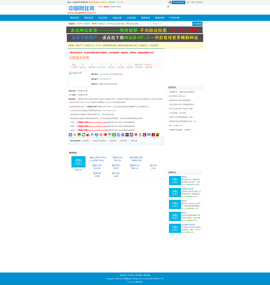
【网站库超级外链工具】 (127, 45)
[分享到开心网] (101, 134)
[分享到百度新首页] (123, 134)
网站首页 (74, 18)
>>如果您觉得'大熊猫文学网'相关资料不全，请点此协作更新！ (92, 114)
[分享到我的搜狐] (157, 134)
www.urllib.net (187, 232)
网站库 (101, 7)
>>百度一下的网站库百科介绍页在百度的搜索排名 (102, 122)
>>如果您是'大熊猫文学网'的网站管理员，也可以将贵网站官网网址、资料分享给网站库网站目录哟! (106, 118)
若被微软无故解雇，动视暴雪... (180, 130)
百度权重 (123, 141)
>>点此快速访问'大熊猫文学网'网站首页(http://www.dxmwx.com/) (92, 111)
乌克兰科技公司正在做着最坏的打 (181, 104)
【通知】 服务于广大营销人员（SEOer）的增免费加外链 (92, 45)
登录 (188, 2)
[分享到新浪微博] (88, 134)
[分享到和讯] (144, 134)
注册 (192, 2)
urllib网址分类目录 (188, 225)
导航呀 (118, 7)
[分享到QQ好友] (79, 134)
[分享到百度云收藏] (105, 134)
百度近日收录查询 (99, 141)
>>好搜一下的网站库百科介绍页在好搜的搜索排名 (102, 126)
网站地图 (146, 275)
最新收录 (145, 18)
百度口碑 (133, 141)
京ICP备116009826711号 (155, 279)
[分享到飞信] (140, 134)
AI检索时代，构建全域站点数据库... (182, 92)
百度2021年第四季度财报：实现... (181, 117)
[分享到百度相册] (110, 134)
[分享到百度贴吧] (118, 134)
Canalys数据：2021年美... (178, 113)
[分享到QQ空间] (75, 134)
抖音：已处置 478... (176, 126)
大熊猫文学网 (79, 58)
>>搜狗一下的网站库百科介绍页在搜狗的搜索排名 (102, 130)
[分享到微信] (83, 134)
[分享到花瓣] (136, 134)
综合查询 (85, 141)
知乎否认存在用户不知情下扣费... (181, 109)
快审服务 (139, 275)
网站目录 (88, 18)
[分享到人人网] (96, 134)
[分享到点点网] (131, 134)
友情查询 (113, 141)
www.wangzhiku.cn (188, 220)
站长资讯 (102, 18)
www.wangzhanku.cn (189, 208)
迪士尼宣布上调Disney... (178, 96)
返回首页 (123, 275)
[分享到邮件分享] (149, 134)
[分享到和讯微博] (127, 134)
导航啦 (112, 7)
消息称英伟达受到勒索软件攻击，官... (183, 121)
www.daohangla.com (189, 196)
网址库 (184, 213)
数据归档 (159, 18)
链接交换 (117, 18)
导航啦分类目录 (187, 189)
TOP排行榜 (174, 18)
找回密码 (199, 2)
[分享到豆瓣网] (114, 134)
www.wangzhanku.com (189, 184)
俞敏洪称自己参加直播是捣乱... (180, 100)
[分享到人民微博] (153, 134)
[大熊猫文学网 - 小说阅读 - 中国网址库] (82, 9)
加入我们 (131, 275)
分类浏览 (131, 18)
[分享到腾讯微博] (92, 134)
